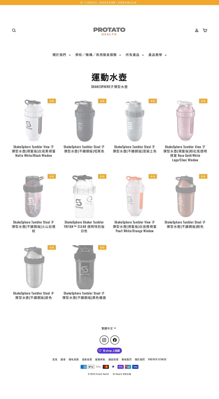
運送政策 (113, 359)
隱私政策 (74, 359)
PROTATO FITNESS (157, 359)
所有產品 (133, 54)
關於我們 (60, 54)
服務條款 (100, 359)
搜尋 (63, 359)
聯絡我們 (127, 359)
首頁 (54, 359)
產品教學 (155, 54)
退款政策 (87, 359)
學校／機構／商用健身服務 (96, 54)
